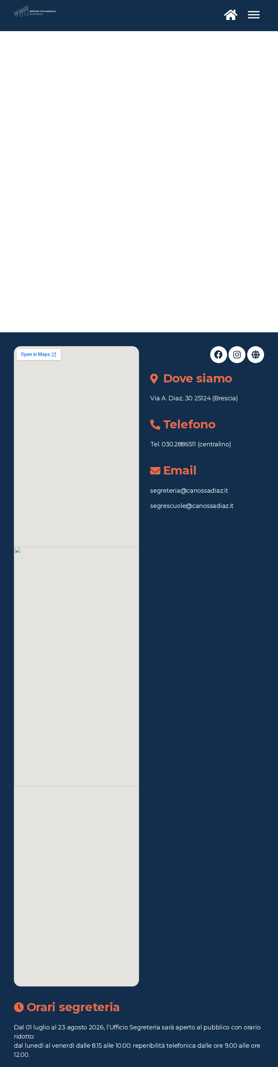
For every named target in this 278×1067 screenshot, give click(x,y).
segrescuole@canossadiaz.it (192, 506)
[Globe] (255, 354)
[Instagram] (237, 354)
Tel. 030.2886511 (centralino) (190, 444)
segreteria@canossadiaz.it (189, 490)
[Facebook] (218, 354)
